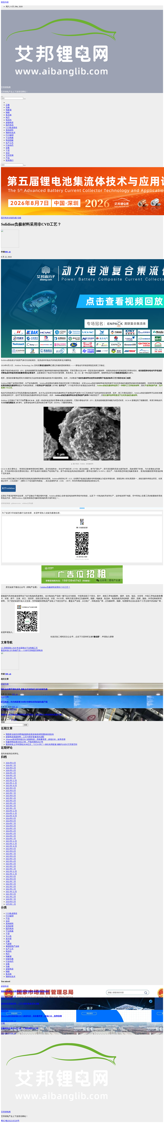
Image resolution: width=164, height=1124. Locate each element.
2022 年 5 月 (11, 884)
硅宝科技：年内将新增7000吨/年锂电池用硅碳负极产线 (24, 702)
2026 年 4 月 (11, 770)
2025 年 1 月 (11, 808)
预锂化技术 (10, 133)
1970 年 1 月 (11, 904)
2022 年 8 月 (11, 879)
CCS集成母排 (11, 128)
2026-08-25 (5, 1009)
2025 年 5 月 (11, 798)
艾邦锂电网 (6, 87)
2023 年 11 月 (11, 844)
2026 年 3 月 (11, 773)
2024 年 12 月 (11, 811)
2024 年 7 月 (11, 823)
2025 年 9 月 (11, 788)
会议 (8, 153)
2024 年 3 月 (11, 833)
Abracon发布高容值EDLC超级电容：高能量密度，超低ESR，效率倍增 (35, 739)
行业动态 (9, 145)
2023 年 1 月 (11, 869)
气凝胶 (9, 944)
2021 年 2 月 (11, 897)
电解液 (9, 110)
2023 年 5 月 (11, 859)
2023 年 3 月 (11, 864)
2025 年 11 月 (11, 783)
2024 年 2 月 (11, 836)
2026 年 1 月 (11, 778)
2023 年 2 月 (11, 866)
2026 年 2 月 (11, 775)
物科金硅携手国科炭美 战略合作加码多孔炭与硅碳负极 (24, 689)
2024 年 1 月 (11, 839)
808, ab (8, 252)
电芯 (8, 117)
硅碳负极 (13, 218)
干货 (8, 150)
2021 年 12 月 (11, 892)
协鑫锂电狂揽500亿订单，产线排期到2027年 (24, 742)
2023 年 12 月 (11, 841)
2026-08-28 (5, 996)
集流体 (9, 115)
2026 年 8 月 (11, 763)
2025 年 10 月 (11, 786)
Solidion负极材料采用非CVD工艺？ (55, 587)
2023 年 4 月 (11, 861)
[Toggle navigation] (2, 96)
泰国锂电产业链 (12, 946)
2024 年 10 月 (11, 816)
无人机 (9, 936)
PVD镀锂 (10, 135)
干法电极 (9, 138)
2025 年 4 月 (11, 801)
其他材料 (9, 130)
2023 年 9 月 (11, 849)
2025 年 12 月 (11, 780)
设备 (8, 148)
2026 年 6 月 (11, 768)
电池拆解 (9, 140)
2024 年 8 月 (11, 821)
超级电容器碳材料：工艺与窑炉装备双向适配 (25, 737)
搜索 (3, 722)
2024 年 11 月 (11, 813)
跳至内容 (5, 2)
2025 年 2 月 (11, 806)
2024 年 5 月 (11, 828)
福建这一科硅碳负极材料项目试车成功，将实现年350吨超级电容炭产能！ (32, 715)
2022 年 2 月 (11, 889)
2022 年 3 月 (11, 886)
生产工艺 (9, 143)
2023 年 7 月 (11, 854)
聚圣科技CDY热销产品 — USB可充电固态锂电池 (22, 650)
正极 (8, 105)
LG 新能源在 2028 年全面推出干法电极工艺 (19, 648)
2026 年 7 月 (11, 765)
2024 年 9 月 (11, 818)
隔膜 (8, 112)
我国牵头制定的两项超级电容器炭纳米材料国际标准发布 (30, 734)
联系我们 (9, 160)
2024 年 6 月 (11, 826)
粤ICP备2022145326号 (10, 1121)
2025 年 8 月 (11, 791)
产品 (8, 158)
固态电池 (9, 125)
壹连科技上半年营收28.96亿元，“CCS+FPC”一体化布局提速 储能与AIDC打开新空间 (41, 744)
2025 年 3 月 (11, 803)
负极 (8, 107)
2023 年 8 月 (11, 851)
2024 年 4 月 (11, 831)
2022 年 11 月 (11, 874)
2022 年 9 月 (11, 876)
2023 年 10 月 (11, 846)
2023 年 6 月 (11, 856)
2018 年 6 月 (11, 902)
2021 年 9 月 (11, 894)
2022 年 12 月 (11, 871)
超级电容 (9, 122)
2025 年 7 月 (11, 793)
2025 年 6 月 (11, 796)
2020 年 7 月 (11, 899)
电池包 (9, 120)
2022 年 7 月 (11, 881)
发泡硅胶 (9, 926)
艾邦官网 (9, 155)
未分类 (9, 939)
